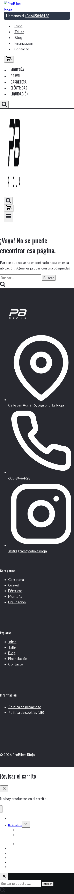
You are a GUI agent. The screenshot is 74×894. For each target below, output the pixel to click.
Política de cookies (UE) (26, 712)
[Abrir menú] (8, 217)
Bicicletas (15, 825)
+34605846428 (37, 16)
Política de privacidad (24, 707)
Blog (18, 37)
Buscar (47, 883)
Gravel (15, 76)
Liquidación (19, 93)
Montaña (17, 70)
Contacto (21, 49)
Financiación (23, 43)
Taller (19, 32)
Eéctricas (15, 591)
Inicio (18, 26)
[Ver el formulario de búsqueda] (4, 104)
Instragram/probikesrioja (27, 551)
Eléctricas (18, 88)
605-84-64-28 (19, 478)
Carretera (18, 82)
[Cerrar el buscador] (4, 876)
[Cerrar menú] (1, 809)
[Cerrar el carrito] (4, 788)
